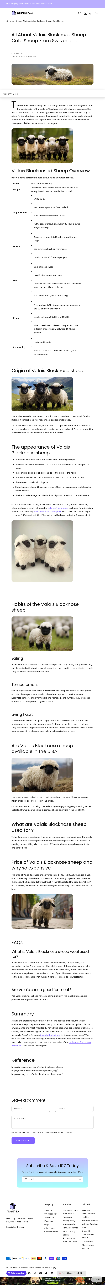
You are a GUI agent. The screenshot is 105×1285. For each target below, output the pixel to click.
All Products (87, 1210)
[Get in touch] (91, 13)
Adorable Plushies (90, 1220)
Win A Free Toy (50, 1214)
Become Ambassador (69, 1236)
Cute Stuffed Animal (88, 1236)
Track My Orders (70, 1210)
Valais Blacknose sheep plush (47, 511)
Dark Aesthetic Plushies (88, 1215)
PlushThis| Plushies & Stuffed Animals (27, 1268)
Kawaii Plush (87, 1241)
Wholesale (48, 1221)
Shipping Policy (69, 1224)
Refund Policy (69, 1231)
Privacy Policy (69, 1220)
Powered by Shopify (49, 1268)
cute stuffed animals (58, 508)
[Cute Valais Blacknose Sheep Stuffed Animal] (42, 582)
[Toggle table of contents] (100, 94)
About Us (48, 1210)
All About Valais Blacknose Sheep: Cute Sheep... (43, 21)
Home (11, 21)
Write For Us (49, 1228)
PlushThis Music (70, 1241)
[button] (8, 13)
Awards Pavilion (51, 1232)
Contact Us (49, 1217)
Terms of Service (70, 1228)
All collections (88, 1245)
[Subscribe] (80, 1179)
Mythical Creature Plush (90, 1226)
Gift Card (86, 1248)
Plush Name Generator (68, 1215)
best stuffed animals (50, 1035)
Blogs (18, 21)
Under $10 (86, 1231)
